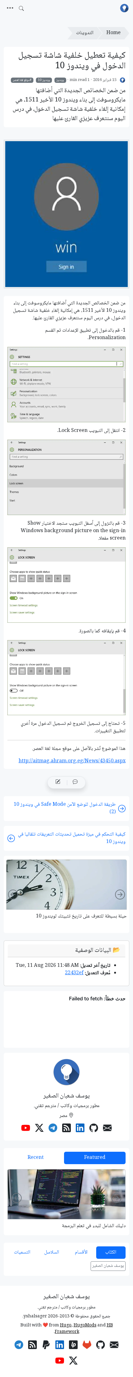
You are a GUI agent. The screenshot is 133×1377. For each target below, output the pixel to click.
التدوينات (84, 33)
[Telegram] (53, 1129)
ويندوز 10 (44, 80)
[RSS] (66, 1129)
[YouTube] (25, 1129)
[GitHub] (94, 1129)
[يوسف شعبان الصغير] (122, 80)
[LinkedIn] (80, 1129)
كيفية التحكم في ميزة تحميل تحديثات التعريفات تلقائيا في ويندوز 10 (72, 838)
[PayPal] (46, 1346)
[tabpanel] (66, 1199)
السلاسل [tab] (51, 1252)
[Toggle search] (21, 8)
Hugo (65, 1325)
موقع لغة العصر (21, 80)
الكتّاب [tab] (110, 1252)
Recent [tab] (36, 1158)
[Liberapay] (73, 1346)
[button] (75, 782)
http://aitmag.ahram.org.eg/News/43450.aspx (72, 761)
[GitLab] (87, 1346)
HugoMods (85, 1325)
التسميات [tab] (22, 1252)
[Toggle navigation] (10, 8)
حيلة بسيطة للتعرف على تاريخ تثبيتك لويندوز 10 (81, 916)
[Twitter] (39, 1129)
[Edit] (57, 782)
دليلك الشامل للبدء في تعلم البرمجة (94, 1226)
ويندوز (60, 80)
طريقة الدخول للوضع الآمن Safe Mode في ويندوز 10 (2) (65, 808)
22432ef (74, 973)
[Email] (107, 1129)
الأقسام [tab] (81, 1252)
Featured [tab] (94, 1158)
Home (113, 33)
